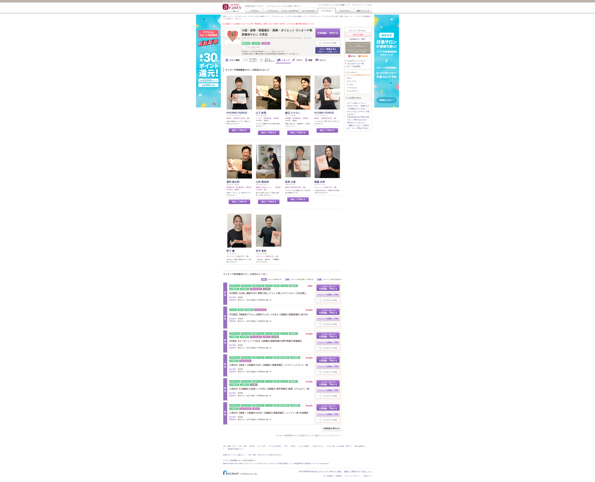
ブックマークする (330, 43)
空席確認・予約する (327, 33)
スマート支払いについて (356, 103)
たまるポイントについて (356, 61)
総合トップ (227, 16)
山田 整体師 (262, 182)
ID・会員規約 (328, 476)
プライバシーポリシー (352, 476)
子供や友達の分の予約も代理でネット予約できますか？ (358, 118)
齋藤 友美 (319, 182)
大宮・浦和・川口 (229, 446)
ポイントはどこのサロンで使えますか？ (358, 112)
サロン (349, 78)
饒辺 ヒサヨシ (293, 112)
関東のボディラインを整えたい (234, 455)
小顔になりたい (318, 446)
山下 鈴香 (261, 112)
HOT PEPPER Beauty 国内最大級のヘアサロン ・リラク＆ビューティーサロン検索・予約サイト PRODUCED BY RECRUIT (232, 8)
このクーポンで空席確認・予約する (328, 287)
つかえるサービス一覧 (355, 64)
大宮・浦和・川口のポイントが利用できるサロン (265, 455)
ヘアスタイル (272, 11)
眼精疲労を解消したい (235, 449)
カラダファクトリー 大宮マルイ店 (255, 463)
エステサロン (344, 11)
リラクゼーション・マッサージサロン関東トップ (288, 16)
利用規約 (339, 476)
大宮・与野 (243, 446)
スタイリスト (352, 81)
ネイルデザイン (353, 91)
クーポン (350, 84)
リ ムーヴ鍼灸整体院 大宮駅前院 (299, 463)
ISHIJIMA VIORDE (237, 112)
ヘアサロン (254, 11)
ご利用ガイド (367, 476)
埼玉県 (252, 446)
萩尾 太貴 (290, 182)
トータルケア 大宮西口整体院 (277, 463)
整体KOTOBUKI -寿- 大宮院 (232, 463)
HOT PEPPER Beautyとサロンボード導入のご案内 (320, 472)
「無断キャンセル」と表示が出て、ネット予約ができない (358, 126)
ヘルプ (369, 5)
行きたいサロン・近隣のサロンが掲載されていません (358, 107)
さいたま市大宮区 (275, 446)
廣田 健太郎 (233, 182)
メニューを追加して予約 (329, 294)
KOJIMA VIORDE (324, 112)
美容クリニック (363, 11)
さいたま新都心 (304, 446)
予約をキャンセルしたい (356, 123)
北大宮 (293, 446)
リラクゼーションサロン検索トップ (335, 5)
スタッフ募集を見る (327, 50)
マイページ (358, 5)
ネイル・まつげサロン (290, 11)
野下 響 (231, 251)
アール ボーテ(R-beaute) (320, 463)
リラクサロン (326, 11)
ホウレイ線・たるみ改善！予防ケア (339, 446)
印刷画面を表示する (331, 428)
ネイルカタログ (308, 11)
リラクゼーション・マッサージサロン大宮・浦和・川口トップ (330, 16)
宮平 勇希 (261, 251)
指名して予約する (239, 130)
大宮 (285, 446)
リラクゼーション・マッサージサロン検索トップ (251, 16)
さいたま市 (261, 446)
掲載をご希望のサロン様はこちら (358, 472)
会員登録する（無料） (357, 39)
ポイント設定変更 (353, 66)
